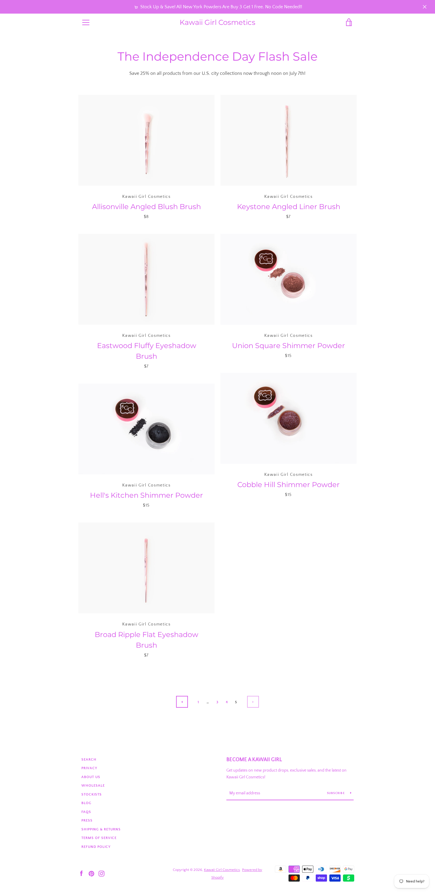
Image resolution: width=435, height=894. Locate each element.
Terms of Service (99, 838)
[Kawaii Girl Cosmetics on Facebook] (81, 873)
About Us (90, 777)
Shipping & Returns (101, 829)
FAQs (86, 812)
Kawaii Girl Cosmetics (217, 22)
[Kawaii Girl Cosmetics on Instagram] (101, 873)
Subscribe (336, 793)
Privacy (89, 768)
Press (87, 820)
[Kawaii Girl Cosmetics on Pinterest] (91, 873)
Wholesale (93, 786)
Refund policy (96, 847)
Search (88, 760)
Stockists (91, 794)
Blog (86, 803)
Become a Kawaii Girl (254, 760)
